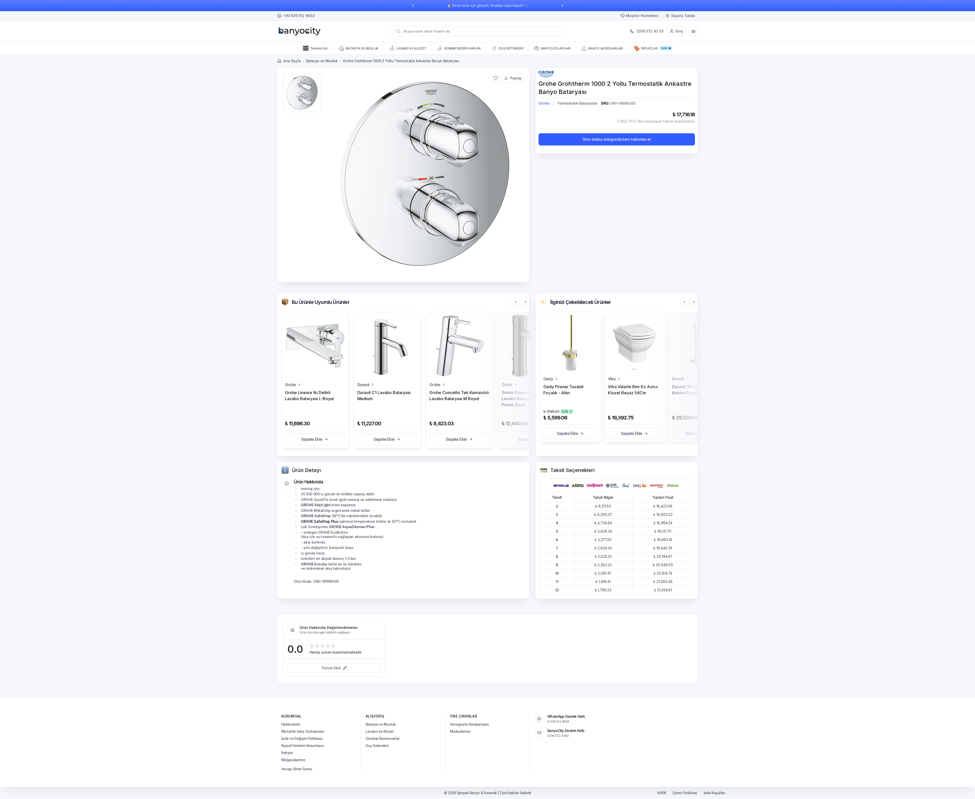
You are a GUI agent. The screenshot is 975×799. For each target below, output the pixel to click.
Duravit (363, 384)
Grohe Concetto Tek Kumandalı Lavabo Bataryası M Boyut (459, 395)
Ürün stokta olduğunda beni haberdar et (617, 139)
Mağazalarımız (293, 760)
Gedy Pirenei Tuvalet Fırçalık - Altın (563, 389)
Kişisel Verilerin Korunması (302, 745)
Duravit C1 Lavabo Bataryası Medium (384, 395)
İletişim (286, 753)
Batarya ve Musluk (322, 61)
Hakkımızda (290, 724)
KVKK (661, 793)
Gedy (548, 378)
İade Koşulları (714, 793)
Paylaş (516, 78)
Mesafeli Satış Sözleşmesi (302, 731)
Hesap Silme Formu (296, 769)
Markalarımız (460, 731)
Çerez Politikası (684, 793)
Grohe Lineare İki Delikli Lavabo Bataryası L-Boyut (309, 395)
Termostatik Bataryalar (577, 103)
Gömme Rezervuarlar (382, 738)
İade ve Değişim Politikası (301, 738)
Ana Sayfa (292, 61)
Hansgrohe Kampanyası (469, 724)
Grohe (544, 103)
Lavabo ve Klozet (380, 731)
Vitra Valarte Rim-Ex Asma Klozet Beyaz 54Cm (633, 389)
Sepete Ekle (311, 439)
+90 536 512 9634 (299, 15)
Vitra (612, 378)
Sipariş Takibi (683, 15)
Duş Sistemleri (377, 745)
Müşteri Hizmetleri (642, 15)
